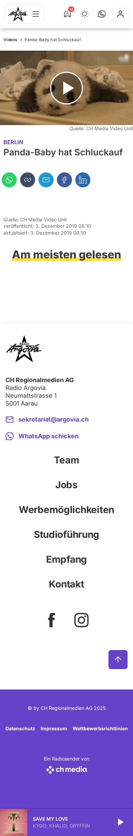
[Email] (46, 179)
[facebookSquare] (51, 620)
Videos (10, 39)
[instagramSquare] (81, 620)
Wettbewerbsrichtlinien (100, 728)
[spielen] (120, 822)
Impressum (54, 728)
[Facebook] (64, 179)
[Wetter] (84, 13)
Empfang (66, 559)
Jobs (66, 485)
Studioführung (66, 534)
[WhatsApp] (9, 179)
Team (66, 460)
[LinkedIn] (82, 179)
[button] (101, 13)
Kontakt (66, 584)
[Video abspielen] (66, 88)
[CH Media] (66, 768)
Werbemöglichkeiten (66, 509)
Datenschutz (20, 728)
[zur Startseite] (18, 13)
